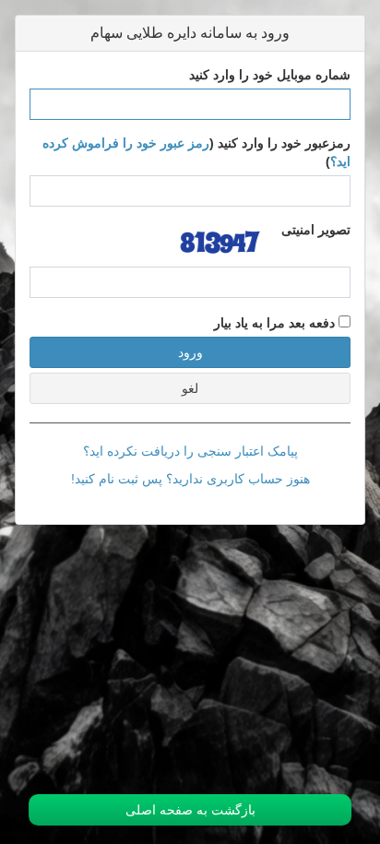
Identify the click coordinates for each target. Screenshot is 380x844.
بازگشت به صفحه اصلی (190, 809)
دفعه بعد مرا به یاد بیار (276, 322)
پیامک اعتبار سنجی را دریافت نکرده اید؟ (190, 451)
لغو (190, 388)
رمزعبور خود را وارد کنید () (196, 152)
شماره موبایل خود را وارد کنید (269, 74)
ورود (190, 352)
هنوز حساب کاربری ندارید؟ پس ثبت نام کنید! (190, 478)
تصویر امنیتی (315, 229)
